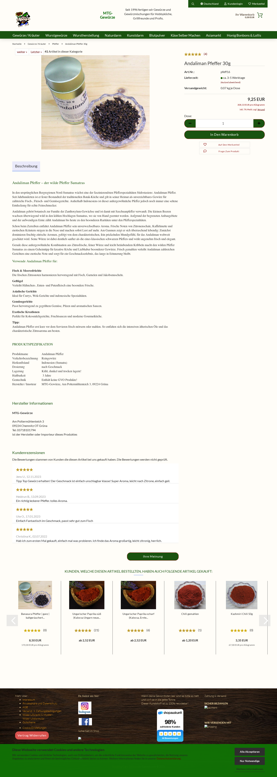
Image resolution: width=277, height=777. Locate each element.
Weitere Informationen (249, 769)
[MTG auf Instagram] (84, 707)
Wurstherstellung (86, 35)
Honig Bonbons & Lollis (244, 35)
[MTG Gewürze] (23, 19)
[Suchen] (193, 4)
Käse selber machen (185, 35)
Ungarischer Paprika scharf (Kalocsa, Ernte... (138, 615)
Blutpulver (157, 35)
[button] (12, 620)
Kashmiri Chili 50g (242, 613)
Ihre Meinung (153, 556)
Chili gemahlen (190, 613)
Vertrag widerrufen (32, 735)
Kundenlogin (234, 3)
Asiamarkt (213, 35)
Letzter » (36, 52)
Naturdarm (113, 35)
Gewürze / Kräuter (26, 35)
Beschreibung (26, 166)
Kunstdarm (135, 35)
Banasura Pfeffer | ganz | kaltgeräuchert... (35, 615)
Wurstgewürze (56, 35)
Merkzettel (258, 3)
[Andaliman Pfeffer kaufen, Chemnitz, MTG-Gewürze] (95, 102)
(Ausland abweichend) (230, 82)
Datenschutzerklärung (169, 758)
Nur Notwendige (249, 760)
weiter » (22, 52)
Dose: (188, 116)
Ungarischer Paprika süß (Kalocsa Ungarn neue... (86, 615)
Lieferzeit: (191, 77)
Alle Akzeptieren (250, 751)
